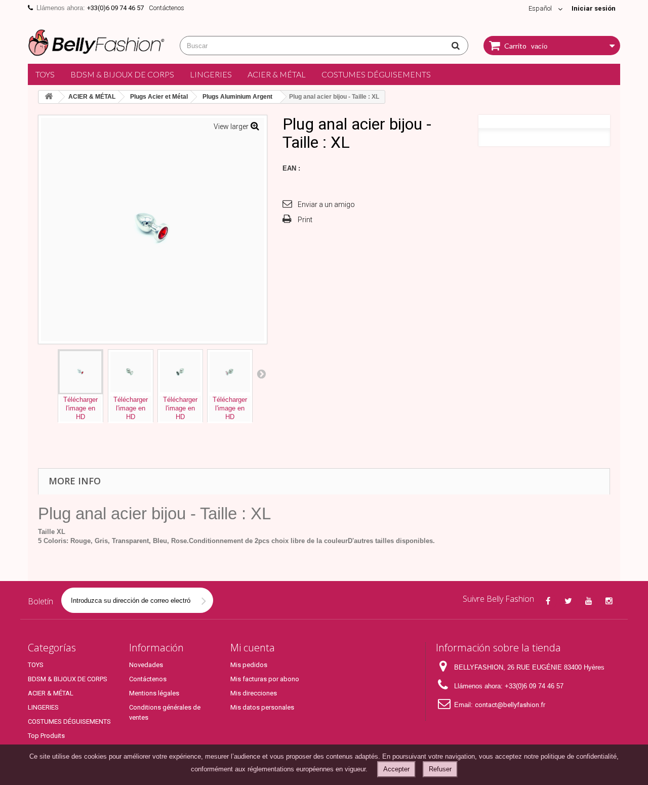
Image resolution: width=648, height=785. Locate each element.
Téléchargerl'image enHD (80, 408)
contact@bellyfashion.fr (510, 705)
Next (261, 373)
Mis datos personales (262, 707)
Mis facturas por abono (264, 679)
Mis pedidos (248, 665)
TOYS (45, 74)
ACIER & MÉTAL (277, 74)
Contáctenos (166, 8)
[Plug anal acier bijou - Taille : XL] (80, 372)
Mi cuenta (252, 647)
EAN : (291, 168)
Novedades (146, 665)
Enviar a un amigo (326, 204)
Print (305, 220)
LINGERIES (211, 74)
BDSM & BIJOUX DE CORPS (122, 74)
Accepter (396, 769)
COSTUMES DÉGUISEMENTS (376, 74)
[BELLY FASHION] (96, 41)
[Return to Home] (48, 97)
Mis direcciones (253, 693)
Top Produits (46, 735)
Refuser (440, 769)
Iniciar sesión (594, 8)
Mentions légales (154, 693)
